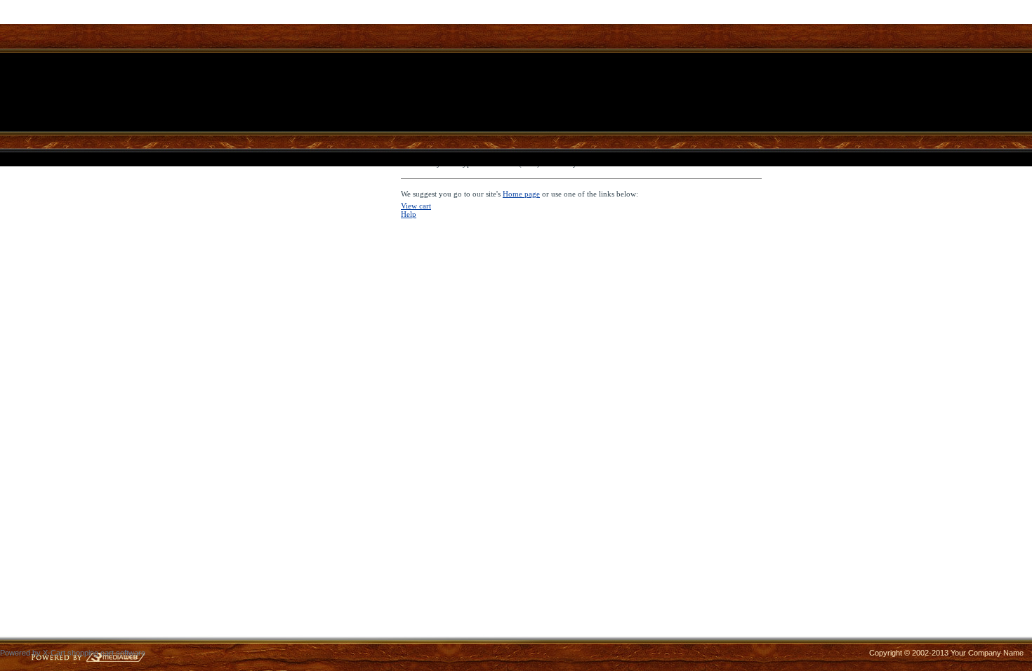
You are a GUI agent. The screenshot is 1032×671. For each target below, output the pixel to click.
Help (408, 214)
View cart (416, 205)
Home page (521, 194)
